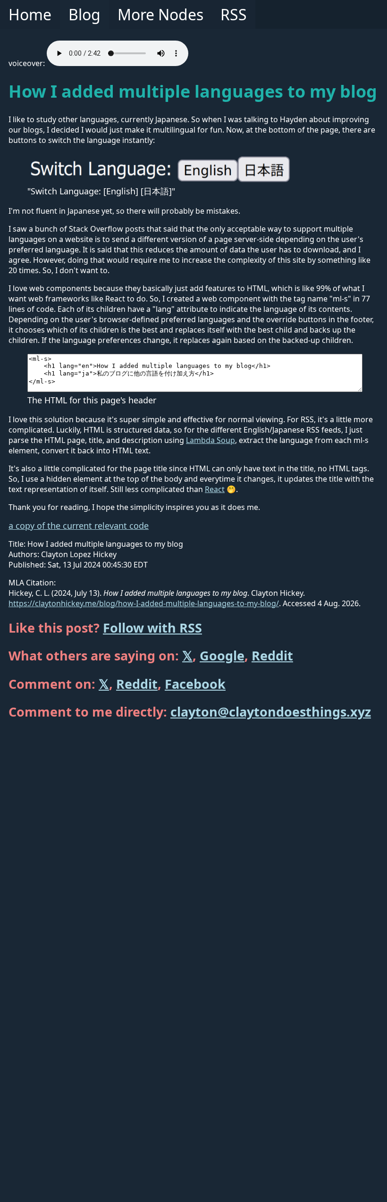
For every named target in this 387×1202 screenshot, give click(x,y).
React (215, 489)
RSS (233, 14)
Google (222, 655)
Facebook (195, 684)
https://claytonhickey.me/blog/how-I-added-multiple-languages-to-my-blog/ (143, 603)
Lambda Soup (210, 440)
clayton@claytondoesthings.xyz (270, 711)
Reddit (272, 655)
